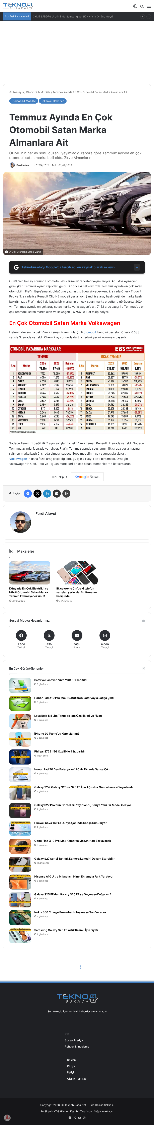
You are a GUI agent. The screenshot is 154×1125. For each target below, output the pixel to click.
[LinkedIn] (47, 494)
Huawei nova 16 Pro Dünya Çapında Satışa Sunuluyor (70, 823)
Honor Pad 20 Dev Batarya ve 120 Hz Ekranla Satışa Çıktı (72, 769)
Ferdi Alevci (23, 165)
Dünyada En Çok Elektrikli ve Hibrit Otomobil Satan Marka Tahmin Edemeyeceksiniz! (28, 592)
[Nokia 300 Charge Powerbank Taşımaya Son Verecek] (20, 917)
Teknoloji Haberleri (52, 101)
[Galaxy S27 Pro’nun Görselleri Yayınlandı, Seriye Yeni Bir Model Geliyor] (20, 810)
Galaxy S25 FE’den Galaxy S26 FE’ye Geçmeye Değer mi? (72, 894)
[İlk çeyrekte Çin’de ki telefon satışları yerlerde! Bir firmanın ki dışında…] (76, 572)
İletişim (71, 1072)
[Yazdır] (66, 494)
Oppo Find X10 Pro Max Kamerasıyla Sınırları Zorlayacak (72, 840)
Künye (71, 1066)
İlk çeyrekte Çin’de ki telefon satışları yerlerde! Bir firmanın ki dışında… (76, 592)
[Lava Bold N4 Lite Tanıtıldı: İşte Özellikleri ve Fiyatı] (20, 721)
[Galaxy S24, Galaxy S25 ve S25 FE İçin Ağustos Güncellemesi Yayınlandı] (20, 792)
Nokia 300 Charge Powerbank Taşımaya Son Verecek (70, 912)
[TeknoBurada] (18, 6)
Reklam (72, 1060)
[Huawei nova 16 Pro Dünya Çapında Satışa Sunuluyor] (20, 828)
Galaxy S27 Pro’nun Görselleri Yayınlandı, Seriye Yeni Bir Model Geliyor (82, 805)
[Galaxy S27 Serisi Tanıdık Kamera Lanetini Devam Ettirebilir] (20, 864)
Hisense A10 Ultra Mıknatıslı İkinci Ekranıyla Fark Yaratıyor (74, 876)
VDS (56, 1111)
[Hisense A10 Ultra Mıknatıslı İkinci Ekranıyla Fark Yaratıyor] (20, 882)
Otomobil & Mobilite (38, 92)
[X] (37, 494)
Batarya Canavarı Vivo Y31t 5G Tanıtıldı (60, 680)
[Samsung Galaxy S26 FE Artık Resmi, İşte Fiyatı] (20, 935)
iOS (67, 1034)
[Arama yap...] (142, 7)
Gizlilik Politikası (77, 1078)
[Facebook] (28, 494)
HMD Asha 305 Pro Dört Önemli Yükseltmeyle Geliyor (66, 16)
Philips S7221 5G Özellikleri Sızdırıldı (59, 751)
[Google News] (87, 476)
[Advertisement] (77, 51)
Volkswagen (18, 459)
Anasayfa (18, 92)
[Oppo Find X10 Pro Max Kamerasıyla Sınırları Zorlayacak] (20, 846)
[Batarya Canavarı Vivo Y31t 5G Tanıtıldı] (20, 685)
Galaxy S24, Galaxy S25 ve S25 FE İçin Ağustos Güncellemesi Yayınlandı (83, 787)
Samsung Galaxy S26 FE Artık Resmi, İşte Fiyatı (66, 930)
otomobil (90, 332)
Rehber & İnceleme (77, 1046)
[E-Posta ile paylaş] (57, 494)
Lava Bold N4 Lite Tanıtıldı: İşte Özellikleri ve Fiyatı (68, 715)
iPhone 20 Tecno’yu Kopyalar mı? (56, 733)
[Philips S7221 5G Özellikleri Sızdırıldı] (20, 757)
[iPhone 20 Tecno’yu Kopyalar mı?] (20, 739)
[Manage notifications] (7, 1118)
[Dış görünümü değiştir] (135, 7)
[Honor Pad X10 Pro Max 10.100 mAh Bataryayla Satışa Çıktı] (20, 703)
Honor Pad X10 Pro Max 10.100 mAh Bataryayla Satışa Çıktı (74, 697)
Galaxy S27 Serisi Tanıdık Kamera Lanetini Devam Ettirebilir (74, 858)
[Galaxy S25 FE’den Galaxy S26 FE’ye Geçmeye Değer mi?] (20, 899)
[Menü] (149, 7)
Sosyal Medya (74, 1040)
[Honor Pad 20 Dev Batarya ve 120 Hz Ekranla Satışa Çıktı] (20, 774)
